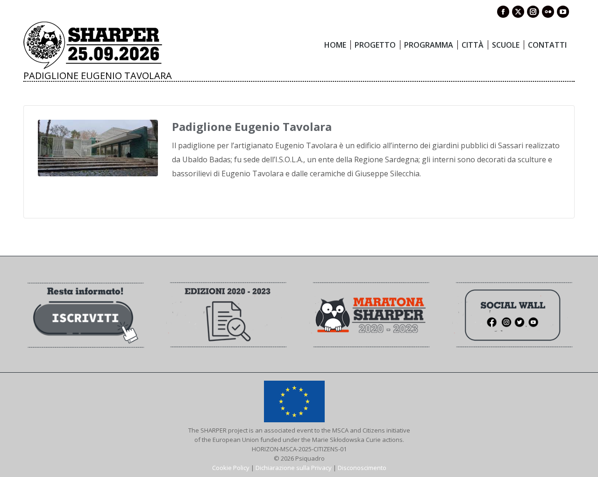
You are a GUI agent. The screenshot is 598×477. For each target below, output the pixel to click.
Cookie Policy (230, 467)
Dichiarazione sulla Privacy (294, 467)
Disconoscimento (362, 467)
